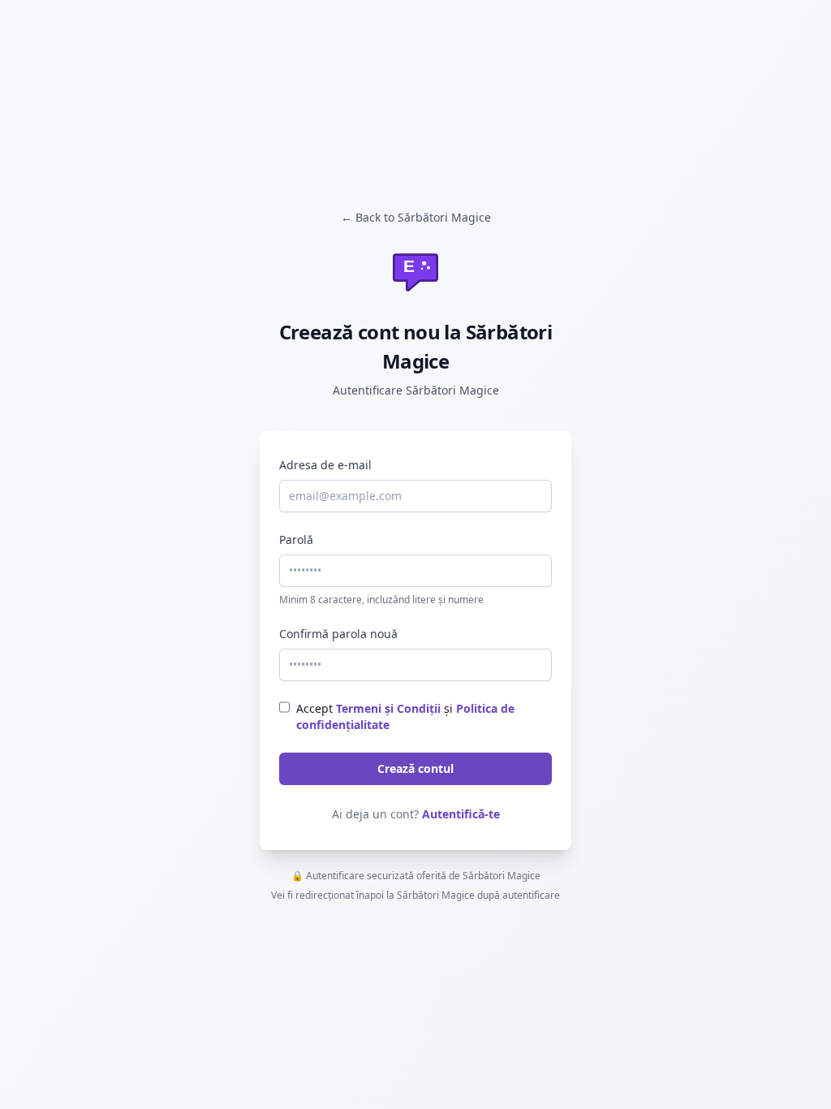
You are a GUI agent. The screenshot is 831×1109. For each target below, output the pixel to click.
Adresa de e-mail (325, 465)
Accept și (405, 716)
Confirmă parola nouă (338, 633)
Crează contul (415, 768)
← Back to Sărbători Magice (416, 217)
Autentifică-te (461, 814)
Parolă (296, 539)
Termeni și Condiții (388, 708)
